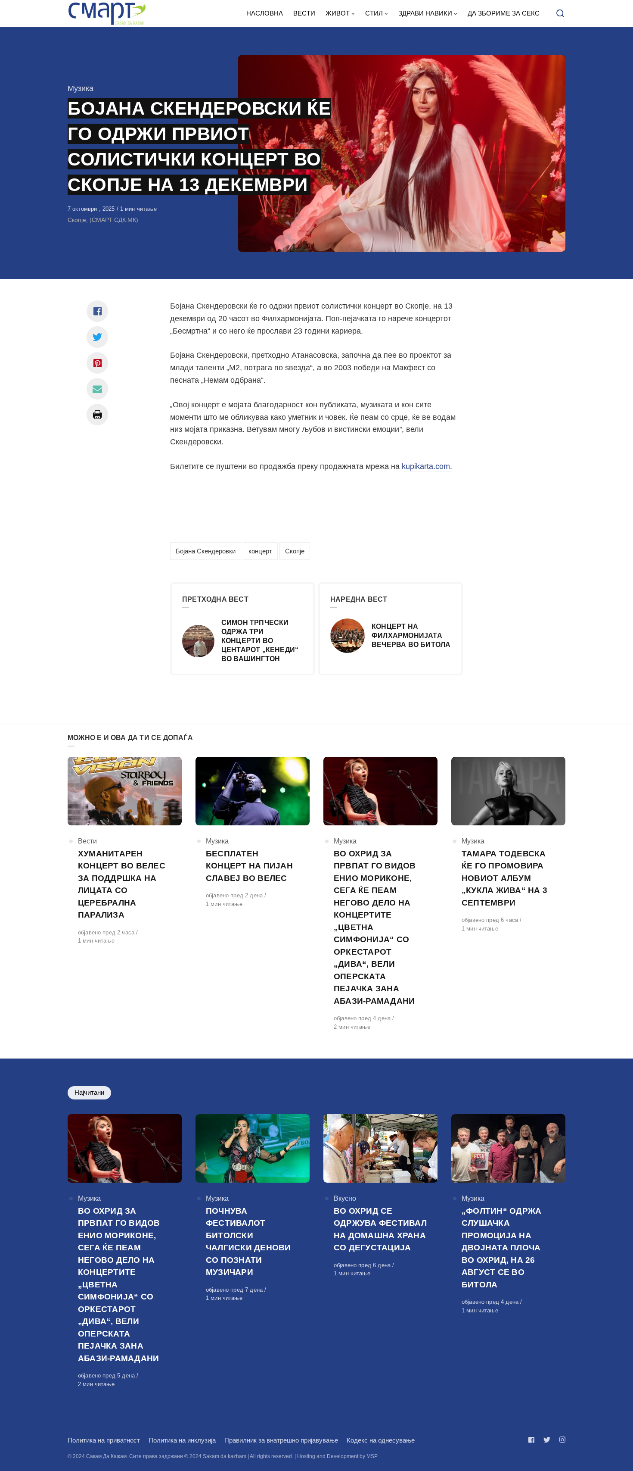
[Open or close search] (560, 14)
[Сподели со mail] (97, 389)
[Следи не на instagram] (560, 1439)
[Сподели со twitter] (97, 337)
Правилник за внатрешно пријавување (281, 1440)
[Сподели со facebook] (97, 311)
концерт (260, 551)
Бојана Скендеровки (206, 551)
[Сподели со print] (97, 414)
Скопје (294, 551)
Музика (80, 88)
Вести (87, 841)
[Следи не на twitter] (547, 1439)
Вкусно (345, 1198)
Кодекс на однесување (381, 1440)
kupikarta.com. (427, 466)
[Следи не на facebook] (533, 1439)
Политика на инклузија (182, 1440)
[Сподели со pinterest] (97, 363)
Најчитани (89, 1092)
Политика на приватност (104, 1440)
